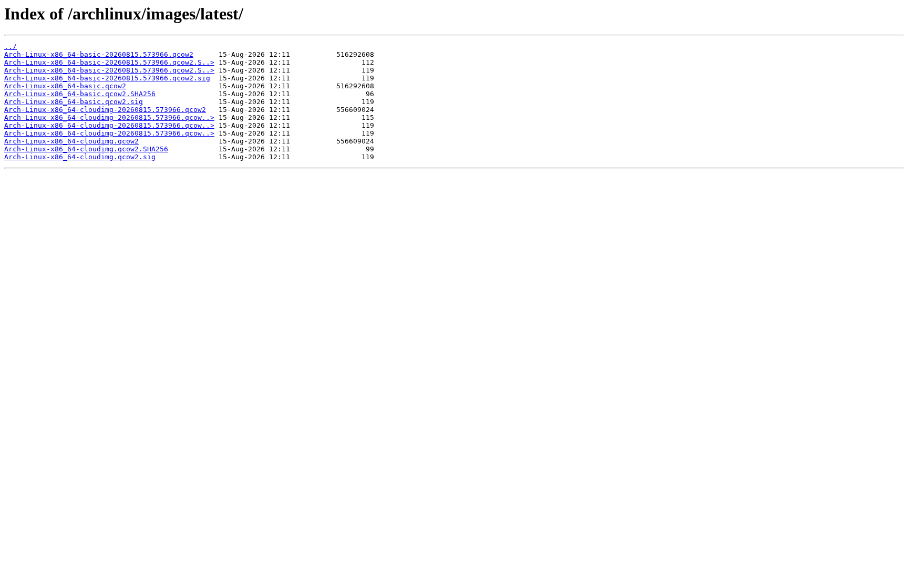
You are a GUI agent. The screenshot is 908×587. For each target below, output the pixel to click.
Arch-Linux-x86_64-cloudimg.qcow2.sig (80, 157)
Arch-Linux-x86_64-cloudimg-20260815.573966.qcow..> (109, 117)
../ (10, 46)
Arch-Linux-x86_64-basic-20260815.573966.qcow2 (98, 54)
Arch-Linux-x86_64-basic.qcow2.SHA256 (80, 94)
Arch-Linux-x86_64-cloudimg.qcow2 (71, 141)
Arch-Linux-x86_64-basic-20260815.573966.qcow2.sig (107, 78)
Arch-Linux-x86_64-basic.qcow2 (65, 86)
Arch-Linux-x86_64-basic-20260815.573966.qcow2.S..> (109, 62)
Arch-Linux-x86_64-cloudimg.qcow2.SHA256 (86, 149)
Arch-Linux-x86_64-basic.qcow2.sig (73, 102)
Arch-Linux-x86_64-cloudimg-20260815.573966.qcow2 (105, 110)
